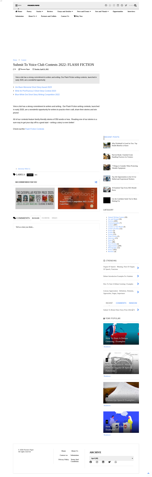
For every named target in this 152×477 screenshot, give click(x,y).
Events (110, 232)
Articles (110, 221)
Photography (112, 248)
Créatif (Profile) (113, 229)
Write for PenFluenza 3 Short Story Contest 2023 (35, 91)
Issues (110, 240)
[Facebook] (106, 5)
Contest (23, 60)
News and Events (83, 11)
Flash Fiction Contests (34, 129)
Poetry (29, 11)
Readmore (107, 347)
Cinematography (113, 223)
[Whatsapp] (110, 5)
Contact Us (65, 16)
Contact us (64, 455)
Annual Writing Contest (116, 217)
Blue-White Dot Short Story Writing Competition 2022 (37, 95)
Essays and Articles (64, 11)
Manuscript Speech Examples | (120, 400)
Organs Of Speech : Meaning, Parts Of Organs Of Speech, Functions (120, 367)
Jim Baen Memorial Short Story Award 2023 (33, 87)
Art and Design (113, 219)
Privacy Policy (64, 459)
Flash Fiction (112, 236)
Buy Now (79, 16)
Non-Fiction (112, 244)
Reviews (50, 11)
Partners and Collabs (48, 16)
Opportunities (118, 11)
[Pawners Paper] (33, 6)
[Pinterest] (122, 5)
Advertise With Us (24, 169)
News (110, 242)
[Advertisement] (76, 39)
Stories (38, 11)
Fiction (110, 234)
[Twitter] (126, 5)
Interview (111, 238)
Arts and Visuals (101, 11)
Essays (110, 230)
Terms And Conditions (75, 460)
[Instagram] (114, 5)
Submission (19, 16)
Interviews (131, 11)
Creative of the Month (115, 227)
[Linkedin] (118, 5)
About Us (31, 16)
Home (19, 11)
